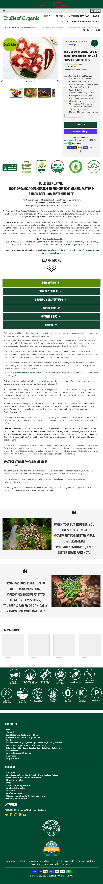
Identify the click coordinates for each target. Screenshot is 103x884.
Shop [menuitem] (47, 15)
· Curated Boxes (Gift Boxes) (18, 753)
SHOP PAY (55, 876)
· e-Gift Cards (11, 756)
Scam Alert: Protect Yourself (44, 864)
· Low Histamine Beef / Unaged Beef (22, 735)
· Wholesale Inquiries (15, 788)
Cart (97, 11)
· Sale (7, 729)
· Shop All (9, 732)
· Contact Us (10, 790)
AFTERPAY (67, 876)
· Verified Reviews (13, 793)
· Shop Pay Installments (16, 798)
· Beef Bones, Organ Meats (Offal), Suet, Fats (25, 745)
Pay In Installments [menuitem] (84, 21)
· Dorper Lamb (11, 750)
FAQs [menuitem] (96, 15)
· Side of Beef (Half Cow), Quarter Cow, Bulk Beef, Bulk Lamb (33, 748)
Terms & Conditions (87, 861)
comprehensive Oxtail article (28, 373)
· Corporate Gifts (13, 758)
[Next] (58, 81)
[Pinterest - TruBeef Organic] (95, 30)
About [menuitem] (59, 15)
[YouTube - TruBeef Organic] (99, 30)
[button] (70, 64)
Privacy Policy (69, 861)
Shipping (67, 69)
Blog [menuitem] (65, 21)
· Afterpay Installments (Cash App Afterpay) (25, 796)
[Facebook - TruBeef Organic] (88, 30)
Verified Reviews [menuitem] (79, 15)
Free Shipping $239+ (51, 2)
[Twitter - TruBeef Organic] (84, 30)
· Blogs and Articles (14, 780)
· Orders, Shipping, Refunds (18, 785)
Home (4, 27)
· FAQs (8, 782)
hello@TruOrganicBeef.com (33, 810)
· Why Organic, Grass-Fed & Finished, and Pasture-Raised (31, 775)
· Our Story (10, 772)
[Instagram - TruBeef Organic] (92, 30)
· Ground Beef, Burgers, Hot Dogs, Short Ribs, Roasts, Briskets (33, 742)
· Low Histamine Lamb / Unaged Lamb (23, 737)
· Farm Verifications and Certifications (23, 777)
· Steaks (8, 740)
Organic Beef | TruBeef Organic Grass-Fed (23, 27)
